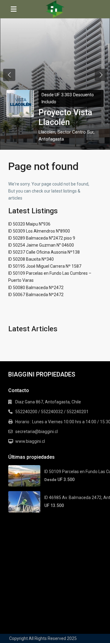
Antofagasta (51, 139)
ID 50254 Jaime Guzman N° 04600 (41, 245)
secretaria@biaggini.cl (36, 431)
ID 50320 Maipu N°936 (29, 224)
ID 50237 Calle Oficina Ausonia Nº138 (44, 252)
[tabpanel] (55, 75)
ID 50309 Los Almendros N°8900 (39, 231)
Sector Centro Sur (75, 132)
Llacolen (46, 132)
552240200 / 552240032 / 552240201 (52, 411)
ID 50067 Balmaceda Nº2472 (36, 294)
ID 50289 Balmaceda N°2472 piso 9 (41, 238)
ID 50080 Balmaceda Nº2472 (36, 287)
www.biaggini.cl (30, 441)
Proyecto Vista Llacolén (65, 117)
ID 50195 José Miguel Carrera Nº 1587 (44, 266)
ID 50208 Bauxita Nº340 (31, 259)
